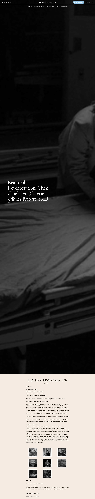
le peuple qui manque (47, 2)
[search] (92, 2)
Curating (14, 202)
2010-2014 (10, 202)
